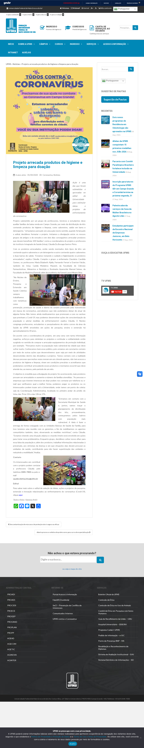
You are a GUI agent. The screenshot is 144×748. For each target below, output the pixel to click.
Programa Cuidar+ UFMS (109, 630)
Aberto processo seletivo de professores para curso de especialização (63, 532)
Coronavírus (48, 175)
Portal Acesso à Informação (65, 594)
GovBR (7, 3)
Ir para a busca (41, 15)
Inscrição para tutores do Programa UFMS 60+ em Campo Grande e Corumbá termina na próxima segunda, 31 (123, 189)
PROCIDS (11, 605)
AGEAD (10, 638)
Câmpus (43, 44)
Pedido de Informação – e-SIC (111, 635)
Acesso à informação (91, 3)
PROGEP (11, 616)
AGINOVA (12, 655)
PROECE (11, 611)
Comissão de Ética (106, 600)
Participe (106, 3)
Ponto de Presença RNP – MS (111, 641)
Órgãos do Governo (132, 3)
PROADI (11, 594)
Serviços (91, 44)
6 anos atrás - (27, 175)
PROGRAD (12, 622)
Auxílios (26, 52)
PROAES (11, 600)
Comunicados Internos (63, 613)
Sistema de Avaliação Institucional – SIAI (116, 654)
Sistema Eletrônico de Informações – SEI (116, 660)
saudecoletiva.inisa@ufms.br (25, 479)
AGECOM (11, 644)
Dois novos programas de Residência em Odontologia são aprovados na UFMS (121, 124)
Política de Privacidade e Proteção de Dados (50, 736)
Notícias (16, 64)
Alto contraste (106, 8)
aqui (20, 495)
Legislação (118, 3)
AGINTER (11, 660)
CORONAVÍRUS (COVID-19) (71, 3)
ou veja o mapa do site (72, 569)
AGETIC (11, 649)
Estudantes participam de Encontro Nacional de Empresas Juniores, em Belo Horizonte (123, 233)
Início (11, 44)
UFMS (8, 64)
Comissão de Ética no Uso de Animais (114, 605)
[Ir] (131, 69)
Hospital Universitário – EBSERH (112, 624)
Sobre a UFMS (25, 44)
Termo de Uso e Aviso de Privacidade (89, 736)
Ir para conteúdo (12, 15)
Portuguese (123, 9)
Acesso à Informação (114, 44)
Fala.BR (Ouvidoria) (61, 600)
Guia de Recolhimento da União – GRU (115, 619)
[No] (140, 737)
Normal (86, 8)
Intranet (13, 52)
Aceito (73, 744)
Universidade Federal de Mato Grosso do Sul (25, 8)
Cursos (59, 44)
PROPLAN (12, 627)
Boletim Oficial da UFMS (108, 594)
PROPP (10, 633)
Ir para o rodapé (56, 15)
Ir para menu (27, 15)
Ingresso (75, 44)
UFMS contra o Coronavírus (65, 619)
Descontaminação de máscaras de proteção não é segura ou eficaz (34, 524)
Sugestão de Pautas (115, 99)
